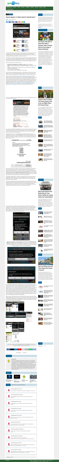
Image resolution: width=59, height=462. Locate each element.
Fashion (44, 7)
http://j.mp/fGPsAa (23, 445)
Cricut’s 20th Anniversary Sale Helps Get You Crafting (48, 226)
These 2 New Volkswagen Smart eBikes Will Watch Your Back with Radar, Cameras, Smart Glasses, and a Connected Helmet (48, 236)
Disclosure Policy (44, 460)
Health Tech (22, 7)
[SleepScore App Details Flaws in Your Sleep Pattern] (9, 378)
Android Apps (14, 19)
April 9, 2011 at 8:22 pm (18, 449)
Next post (24, 352)
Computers (32, 7)
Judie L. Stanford (13, 394)
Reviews (34, 379)
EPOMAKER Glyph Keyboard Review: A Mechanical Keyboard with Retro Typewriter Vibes (48, 131)
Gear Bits (15, 379)
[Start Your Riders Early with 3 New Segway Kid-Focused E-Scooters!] (45, 264)
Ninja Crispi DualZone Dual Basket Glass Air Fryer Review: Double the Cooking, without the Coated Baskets (48, 121)
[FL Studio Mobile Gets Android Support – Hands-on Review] (33, 378)
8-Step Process (24, 76)
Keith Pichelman (13, 435)
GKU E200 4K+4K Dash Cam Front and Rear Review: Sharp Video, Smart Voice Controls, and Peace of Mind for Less (48, 126)
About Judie (31, 460)
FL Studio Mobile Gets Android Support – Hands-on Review (33, 381)
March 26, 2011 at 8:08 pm (19, 429)
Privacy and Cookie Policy (50, 460)
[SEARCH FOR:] (49, 11)
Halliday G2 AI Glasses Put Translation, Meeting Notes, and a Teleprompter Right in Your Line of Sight (48, 314)
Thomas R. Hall (13, 442)
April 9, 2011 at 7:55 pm (18, 442)
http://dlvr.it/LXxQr (10, 431)
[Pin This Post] (19, 349)
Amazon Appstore (15, 57)
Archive (44, 461)
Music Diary (31, 379)
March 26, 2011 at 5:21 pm (18, 388)
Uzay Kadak (12, 401)
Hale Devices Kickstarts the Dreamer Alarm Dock (17, 381)
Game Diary (36, 7)
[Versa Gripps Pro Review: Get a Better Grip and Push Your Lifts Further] (40, 141)
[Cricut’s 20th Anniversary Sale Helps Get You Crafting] (40, 227)
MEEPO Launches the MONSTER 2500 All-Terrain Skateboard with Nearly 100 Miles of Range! (48, 305)
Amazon (10, 19)
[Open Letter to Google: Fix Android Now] (24, 378)
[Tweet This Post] (12, 349)
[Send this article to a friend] (23, 349)
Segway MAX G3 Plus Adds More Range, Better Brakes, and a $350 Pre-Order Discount (48, 245)
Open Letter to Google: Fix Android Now (25, 381)
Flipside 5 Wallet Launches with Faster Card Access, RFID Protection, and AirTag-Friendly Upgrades (48, 323)
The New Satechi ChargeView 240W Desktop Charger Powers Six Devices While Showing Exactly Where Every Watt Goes (48, 241)
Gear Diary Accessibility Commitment (34, 461)
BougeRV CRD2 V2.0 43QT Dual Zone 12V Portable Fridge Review (48, 150)
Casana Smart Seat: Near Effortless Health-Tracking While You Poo (48, 309)
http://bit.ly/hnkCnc (14, 418)
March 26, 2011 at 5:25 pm (17, 401)
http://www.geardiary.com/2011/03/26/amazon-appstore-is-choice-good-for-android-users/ (20, 438)
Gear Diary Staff (11, 20)
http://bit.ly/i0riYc (32, 390)
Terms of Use (40, 461)
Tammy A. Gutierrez (13, 429)
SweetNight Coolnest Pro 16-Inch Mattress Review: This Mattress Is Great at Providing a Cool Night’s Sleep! (48, 222)
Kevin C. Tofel (12, 449)
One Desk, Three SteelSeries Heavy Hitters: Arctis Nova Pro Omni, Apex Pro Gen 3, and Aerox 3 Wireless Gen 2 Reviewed (48, 145)
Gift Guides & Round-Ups (9, 9)
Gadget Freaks (13, 388)
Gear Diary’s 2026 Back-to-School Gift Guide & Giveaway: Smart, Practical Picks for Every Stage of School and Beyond (45, 45)
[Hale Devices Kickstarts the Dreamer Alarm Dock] (17, 378)
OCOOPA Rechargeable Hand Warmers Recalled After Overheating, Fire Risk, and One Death (48, 300)
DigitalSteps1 (12, 415)
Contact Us (46, 461)
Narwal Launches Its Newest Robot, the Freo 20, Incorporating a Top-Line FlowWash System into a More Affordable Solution (48, 291)
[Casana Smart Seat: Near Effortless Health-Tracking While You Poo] (40, 310)
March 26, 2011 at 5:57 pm (18, 415)
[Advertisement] (21, 91)
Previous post (19, 352)
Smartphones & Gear (9, 7)
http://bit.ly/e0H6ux (10, 404)
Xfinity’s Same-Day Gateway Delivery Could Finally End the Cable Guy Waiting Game (48, 319)
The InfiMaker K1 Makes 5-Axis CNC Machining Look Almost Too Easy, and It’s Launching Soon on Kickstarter (48, 231)
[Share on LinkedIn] (16, 349)
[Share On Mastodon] (34, 349)
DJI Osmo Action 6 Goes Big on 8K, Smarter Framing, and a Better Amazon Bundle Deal (48, 212)
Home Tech (14, 7)
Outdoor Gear (28, 7)
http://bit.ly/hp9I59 (10, 411)
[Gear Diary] (13, 3)
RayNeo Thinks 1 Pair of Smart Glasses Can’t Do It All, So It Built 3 (48, 217)
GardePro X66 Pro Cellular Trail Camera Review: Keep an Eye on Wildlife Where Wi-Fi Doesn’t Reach (45, 102)
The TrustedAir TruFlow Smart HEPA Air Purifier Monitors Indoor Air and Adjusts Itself (48, 250)
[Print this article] (27, 349)
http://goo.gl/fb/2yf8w (10, 397)
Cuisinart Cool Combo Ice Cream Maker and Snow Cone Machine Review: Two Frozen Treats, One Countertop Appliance (48, 155)
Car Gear (18, 7)
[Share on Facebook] (8, 349)
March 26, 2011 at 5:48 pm (17, 408)
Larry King (12, 408)
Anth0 (12, 422)
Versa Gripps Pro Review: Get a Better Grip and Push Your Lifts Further (48, 140)
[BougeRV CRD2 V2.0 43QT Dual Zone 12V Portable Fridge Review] (40, 151)
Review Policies (39, 460)
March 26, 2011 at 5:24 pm (19, 394)
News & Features (8, 379)
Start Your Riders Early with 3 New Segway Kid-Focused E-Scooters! (45, 268)
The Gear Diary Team (35, 460)
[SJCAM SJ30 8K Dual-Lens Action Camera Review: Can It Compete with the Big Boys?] (40, 160)
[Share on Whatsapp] (31, 349)
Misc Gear (40, 7)
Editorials (23, 379)
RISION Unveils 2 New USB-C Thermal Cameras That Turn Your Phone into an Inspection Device (48, 296)
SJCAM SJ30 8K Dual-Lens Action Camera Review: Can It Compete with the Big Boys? (48, 159)
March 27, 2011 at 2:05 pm (19, 435)
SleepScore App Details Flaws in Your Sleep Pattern (9, 381)
